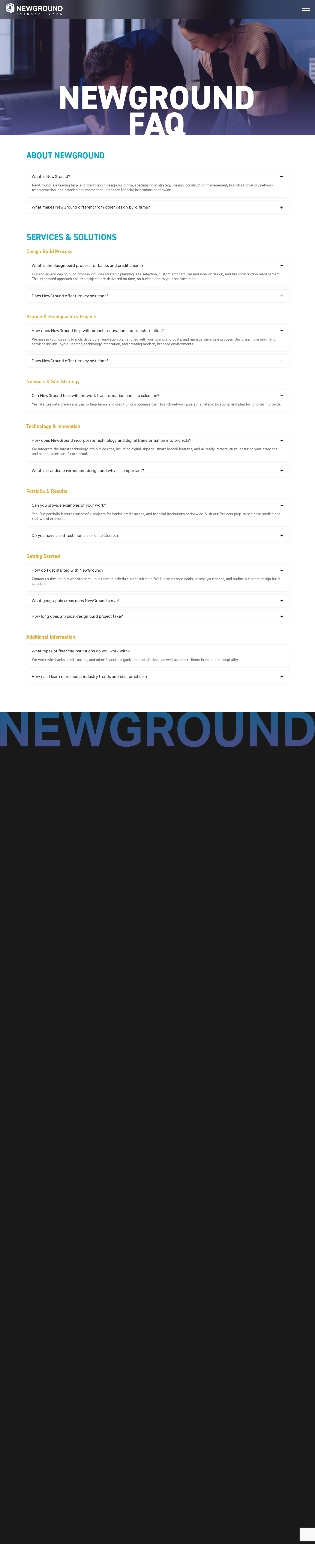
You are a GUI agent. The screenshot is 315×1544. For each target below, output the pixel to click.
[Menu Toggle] (306, 9)
